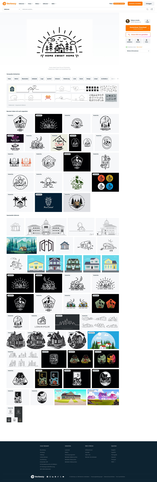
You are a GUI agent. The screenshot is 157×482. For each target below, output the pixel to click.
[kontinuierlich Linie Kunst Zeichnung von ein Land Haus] (81, 227)
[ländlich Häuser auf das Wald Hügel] (103, 340)
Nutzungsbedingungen (97, 476)
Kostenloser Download (138, 28)
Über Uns (87, 454)
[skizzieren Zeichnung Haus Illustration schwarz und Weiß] (16, 340)
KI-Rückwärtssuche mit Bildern (48, 464)
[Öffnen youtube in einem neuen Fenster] (63, 476)
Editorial (45, 3)
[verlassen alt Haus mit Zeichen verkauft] (70, 397)
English (113, 450)
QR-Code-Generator (45, 469)
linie (74, 79)
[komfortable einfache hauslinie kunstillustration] (80, 359)
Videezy (42, 454)
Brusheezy (43, 450)
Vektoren (21, 3)
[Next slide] (116, 79)
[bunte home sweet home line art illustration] (77, 303)
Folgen (147, 22)
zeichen (113, 79)
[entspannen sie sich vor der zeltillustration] (76, 202)
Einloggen (149, 3)
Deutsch (113, 457)
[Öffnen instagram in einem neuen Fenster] (50, 476)
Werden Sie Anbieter (91, 457)
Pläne (110, 3)
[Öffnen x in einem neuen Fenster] (60, 476)
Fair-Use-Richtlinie (120, 476)
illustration (25, 79)
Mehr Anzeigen (111, 98)
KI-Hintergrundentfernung (47, 466)
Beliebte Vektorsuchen (71, 457)
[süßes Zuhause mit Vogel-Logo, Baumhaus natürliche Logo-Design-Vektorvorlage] (15, 142)
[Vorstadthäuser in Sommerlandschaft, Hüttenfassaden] (103, 397)
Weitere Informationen (132, 51)
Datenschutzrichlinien (109, 476)
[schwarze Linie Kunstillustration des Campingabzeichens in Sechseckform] (48, 162)
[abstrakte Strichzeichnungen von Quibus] (53, 359)
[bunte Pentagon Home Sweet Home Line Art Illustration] (105, 303)
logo (42, 79)
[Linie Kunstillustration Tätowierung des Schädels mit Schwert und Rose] (105, 162)
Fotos (29, 3)
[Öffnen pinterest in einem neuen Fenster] (55, 476)
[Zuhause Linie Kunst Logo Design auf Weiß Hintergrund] (42, 322)
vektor (16, 79)
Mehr (53, 3)
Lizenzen (67, 450)
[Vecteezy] (9, 3)
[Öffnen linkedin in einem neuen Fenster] (52, 476)
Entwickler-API (44, 462)
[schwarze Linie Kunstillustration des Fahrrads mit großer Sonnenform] (48, 182)
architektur (104, 79)
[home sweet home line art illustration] (48, 123)
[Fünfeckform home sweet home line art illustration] (20, 123)
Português (114, 454)
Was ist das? (139, 47)
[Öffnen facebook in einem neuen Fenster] (47, 476)
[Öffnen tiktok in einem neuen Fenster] (58, 476)
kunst (81, 79)
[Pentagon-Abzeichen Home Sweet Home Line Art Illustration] (77, 162)
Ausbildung (43, 459)
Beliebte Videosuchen (71, 462)
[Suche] (147, 9)
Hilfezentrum (88, 450)
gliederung (66, 79)
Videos (37, 3)
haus (9, 79)
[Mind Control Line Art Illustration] (48, 202)
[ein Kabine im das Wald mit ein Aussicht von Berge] (22, 245)
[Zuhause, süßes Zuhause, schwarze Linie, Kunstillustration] (77, 123)
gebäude (34, 79)
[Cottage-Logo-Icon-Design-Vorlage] (14, 414)
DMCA (66, 452)
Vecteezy (42, 452)
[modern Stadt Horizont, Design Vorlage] (67, 322)
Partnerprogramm (70, 454)
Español (113, 452)
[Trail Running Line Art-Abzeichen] (107, 142)
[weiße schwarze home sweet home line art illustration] (48, 283)
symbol (49, 79)
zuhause (57, 79)
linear (96, 79)
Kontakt (87, 452)
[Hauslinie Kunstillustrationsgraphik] (81, 142)
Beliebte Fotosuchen (70, 459)
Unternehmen (44, 457)
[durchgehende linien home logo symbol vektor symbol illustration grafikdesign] (46, 245)
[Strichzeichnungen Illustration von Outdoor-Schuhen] (20, 182)
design (88, 79)
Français (113, 459)
